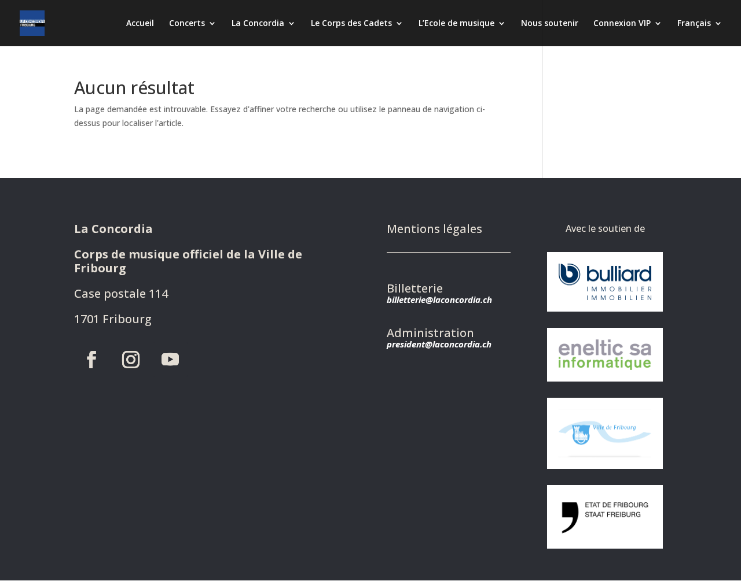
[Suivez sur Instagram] (130, 359)
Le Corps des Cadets (351, 23)
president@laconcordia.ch (439, 344)
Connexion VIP (622, 23)
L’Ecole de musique (456, 23)
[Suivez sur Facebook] (91, 359)
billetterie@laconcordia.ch (439, 299)
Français (694, 23)
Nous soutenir (549, 23)
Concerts (187, 23)
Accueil (140, 23)
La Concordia (258, 23)
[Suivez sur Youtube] (170, 359)
